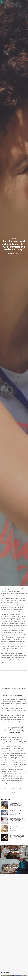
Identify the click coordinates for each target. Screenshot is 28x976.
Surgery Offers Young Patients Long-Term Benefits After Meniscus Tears (18, 819)
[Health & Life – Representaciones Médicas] (3, 2)
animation (6, 788)
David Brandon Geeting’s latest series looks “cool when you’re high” (17, 836)
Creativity (14, 238)
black (14, 788)
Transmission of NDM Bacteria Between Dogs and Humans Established (18, 804)
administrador (10, 253)
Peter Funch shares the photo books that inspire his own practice (18, 828)
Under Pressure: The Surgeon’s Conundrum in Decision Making (17, 811)
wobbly (13, 792)
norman (21, 788)
